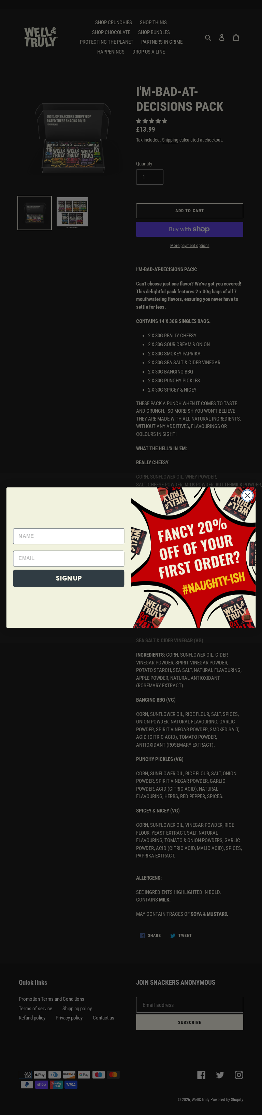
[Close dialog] (247, 495)
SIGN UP (69, 578)
